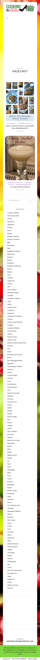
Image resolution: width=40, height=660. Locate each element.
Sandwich (10, 499)
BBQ (8, 242)
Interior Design (12, 417)
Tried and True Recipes (23, 184)
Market (9, 446)
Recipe (9, 488)
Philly (9, 473)
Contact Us (6, 659)
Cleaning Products (13, 292)
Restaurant (10, 493)
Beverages (10, 245)
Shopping (10, 508)
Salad (9, 496)
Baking (9, 233)
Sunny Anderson (12, 547)
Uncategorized (12, 573)
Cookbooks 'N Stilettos (14, 316)
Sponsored (11, 538)
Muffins (9, 452)
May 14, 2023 (20, 131)
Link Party (10, 434)
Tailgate (9, 550)
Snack (9, 523)
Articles (9, 227)
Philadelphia (11, 470)
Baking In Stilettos (13, 236)
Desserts (10, 346)
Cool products (12, 123)
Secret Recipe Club (13, 505)
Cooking (10, 325)
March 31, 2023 (20, 189)
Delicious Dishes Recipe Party (16, 343)
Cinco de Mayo (12, 290)
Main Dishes (11, 443)
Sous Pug (10, 532)
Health (9, 408)
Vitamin (9, 582)
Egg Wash (10, 363)
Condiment (10, 310)
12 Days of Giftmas (13, 213)
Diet (8, 349)
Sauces (9, 502)
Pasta (9, 467)
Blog (8, 248)
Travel (9, 567)
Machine (10, 437)
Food (9, 381)
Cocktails (10, 295)
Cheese (9, 284)
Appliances (10, 225)
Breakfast (10, 263)
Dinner (9, 352)
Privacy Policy (32, 659)
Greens (9, 405)
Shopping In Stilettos (25, 123)
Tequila (9, 555)
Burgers (9, 272)
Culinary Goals (11, 340)
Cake (9, 275)
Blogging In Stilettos (15, 182)
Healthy (9, 411)
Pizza (9, 476)
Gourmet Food (12, 402)
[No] (37, 653)
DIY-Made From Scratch (14, 355)
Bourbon (10, 257)
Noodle (9, 458)
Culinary (9, 334)
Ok (20, 657)
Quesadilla (10, 485)
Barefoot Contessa (13, 239)
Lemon (9, 428)
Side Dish (10, 517)
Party (9, 464)
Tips (8, 564)
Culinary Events (12, 337)
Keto (8, 420)
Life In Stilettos (12, 431)
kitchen (9, 423)
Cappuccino (11, 281)
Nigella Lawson (12, 455)
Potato (9, 479)
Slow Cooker (11, 520)
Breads (9, 260)
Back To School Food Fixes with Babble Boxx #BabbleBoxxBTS (20, 127)
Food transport (12, 387)
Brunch (9, 269)
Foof (8, 390)
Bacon (9, 230)
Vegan (9, 576)
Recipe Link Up (12, 490)
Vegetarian (10, 579)
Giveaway (10, 399)
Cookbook (10, 313)
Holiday (9, 414)
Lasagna (10, 425)
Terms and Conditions (19, 659)
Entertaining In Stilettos (14, 366)
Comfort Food (11, 307)
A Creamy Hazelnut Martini (20, 187)
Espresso (10, 369)
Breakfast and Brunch (14, 266)
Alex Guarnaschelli (13, 216)
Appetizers (11, 222)
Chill (8, 287)
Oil (8, 461)
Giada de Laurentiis (13, 393)
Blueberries (11, 254)
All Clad (9, 219)
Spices (9, 535)
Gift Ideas (10, 396)
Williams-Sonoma (12, 585)
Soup (9, 529)
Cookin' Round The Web (14, 322)
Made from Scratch (13, 440)
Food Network (11, 384)
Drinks (9, 357)
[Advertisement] (20, 42)
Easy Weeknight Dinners (15, 360)
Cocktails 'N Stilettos (14, 298)
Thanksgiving (11, 561)
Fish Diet (10, 378)
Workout (10, 588)
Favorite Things (12, 375)
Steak (9, 541)
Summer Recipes (12, 544)
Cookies (10, 319)
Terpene (10, 558)
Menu (9, 449)
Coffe (9, 301)
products (10, 482)
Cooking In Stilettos (13, 328)
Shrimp (9, 514)
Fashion (9, 372)
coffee (9, 304)
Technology (11, 553)
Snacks (9, 526)
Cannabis (10, 278)
